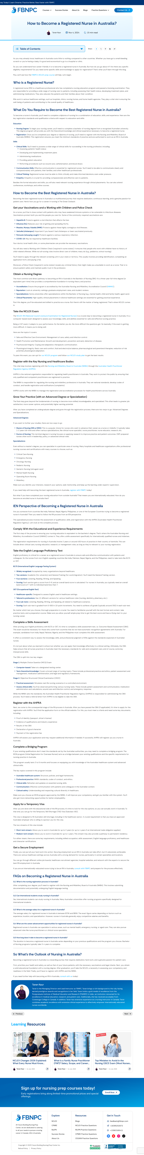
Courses (46, 10)
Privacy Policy (36, 1148)
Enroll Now (109, 1092)
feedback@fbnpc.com (119, 1121)
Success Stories (61, 10)
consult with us (66, 976)
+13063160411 (116, 1130)
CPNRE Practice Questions (86, 1134)
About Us (75, 10)
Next (126, 1014)
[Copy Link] (114, 49)
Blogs (85, 10)
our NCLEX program (50, 355)
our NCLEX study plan (76, 355)
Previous (19, 1014)
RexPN (54, 1130)
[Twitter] (101, 49)
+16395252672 (116, 1126)
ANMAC (110, 286)
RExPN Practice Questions (85, 1130)
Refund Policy (23, 1148)
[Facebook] (96, 49)
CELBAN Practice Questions (86, 1138)
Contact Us (122, 10)
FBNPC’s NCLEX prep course (43, 75)
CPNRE (54, 1125)
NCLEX (54, 1121)
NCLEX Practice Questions (86, 1125)
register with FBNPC (78, 490)
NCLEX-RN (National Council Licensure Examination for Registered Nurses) (46, 316)
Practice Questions (99, 10)
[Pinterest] (105, 49)
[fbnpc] (24, 10)
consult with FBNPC (82, 868)
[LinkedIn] (110, 49)
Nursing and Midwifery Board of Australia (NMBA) (68, 366)
